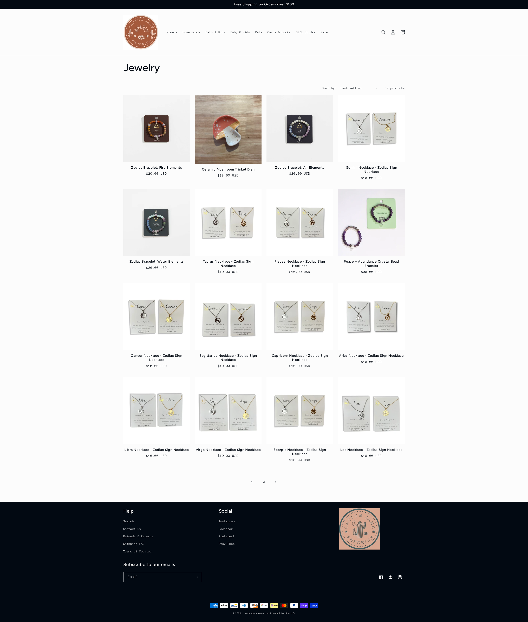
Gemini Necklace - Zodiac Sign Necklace (371, 170)
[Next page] (275, 482)
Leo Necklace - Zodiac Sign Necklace (371, 450)
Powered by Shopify (282, 613)
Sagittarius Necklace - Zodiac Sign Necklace (228, 358)
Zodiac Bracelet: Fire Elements (156, 167)
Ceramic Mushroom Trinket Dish (228, 169)
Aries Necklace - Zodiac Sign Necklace (371, 356)
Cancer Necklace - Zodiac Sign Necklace (156, 358)
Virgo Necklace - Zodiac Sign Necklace (228, 450)
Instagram (227, 521)
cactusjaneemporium (256, 613)
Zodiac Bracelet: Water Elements (157, 261)
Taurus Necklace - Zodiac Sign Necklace (228, 263)
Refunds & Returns (138, 536)
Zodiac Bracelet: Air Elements (299, 167)
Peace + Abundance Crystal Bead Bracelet (371, 263)
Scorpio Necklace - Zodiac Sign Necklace (299, 452)
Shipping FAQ (134, 543)
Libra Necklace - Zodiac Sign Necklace (156, 450)
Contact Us (132, 529)
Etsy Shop (227, 543)
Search (128, 521)
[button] (383, 32)
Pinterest (227, 536)
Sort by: (329, 88)
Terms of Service (137, 551)
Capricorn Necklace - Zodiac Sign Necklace (300, 358)
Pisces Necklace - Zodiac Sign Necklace (300, 263)
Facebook (226, 529)
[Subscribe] (196, 577)
